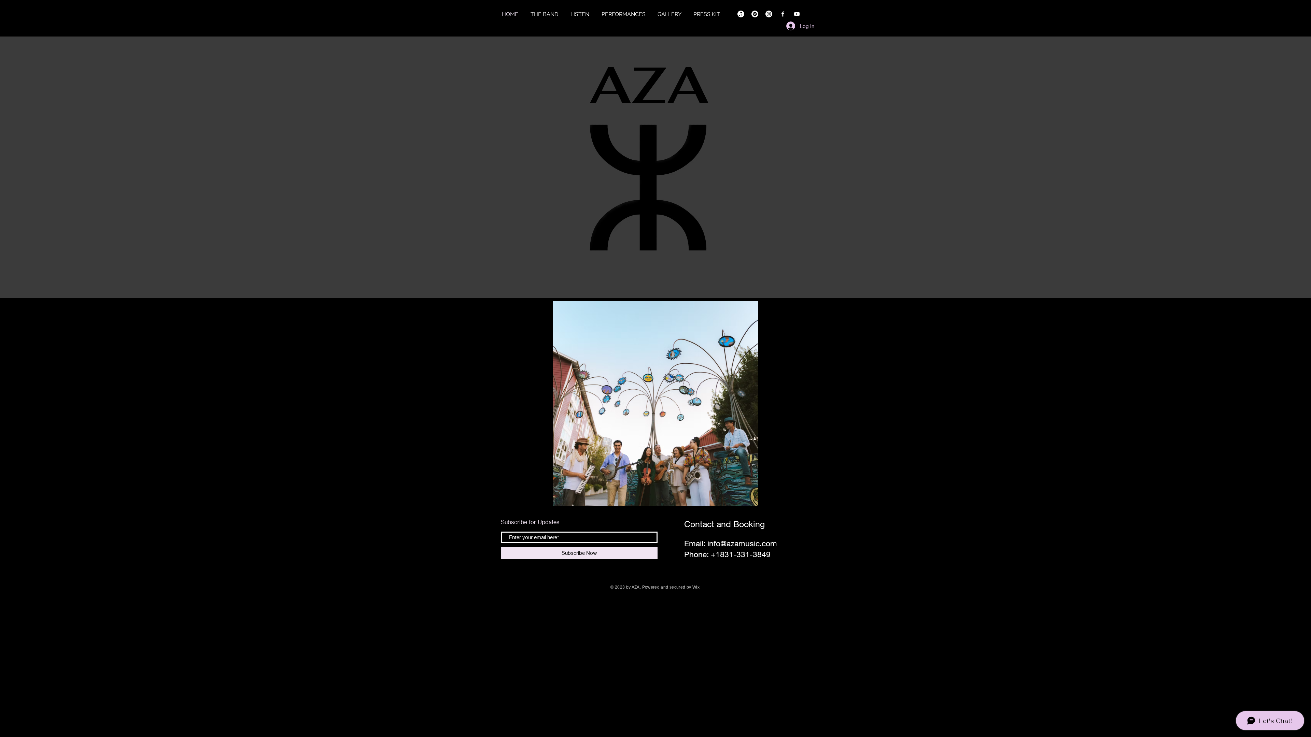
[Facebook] (782, 14)
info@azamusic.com (742, 543)
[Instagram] (768, 14)
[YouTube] (796, 14)
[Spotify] (754, 14)
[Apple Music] (740, 14)
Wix (696, 587)
